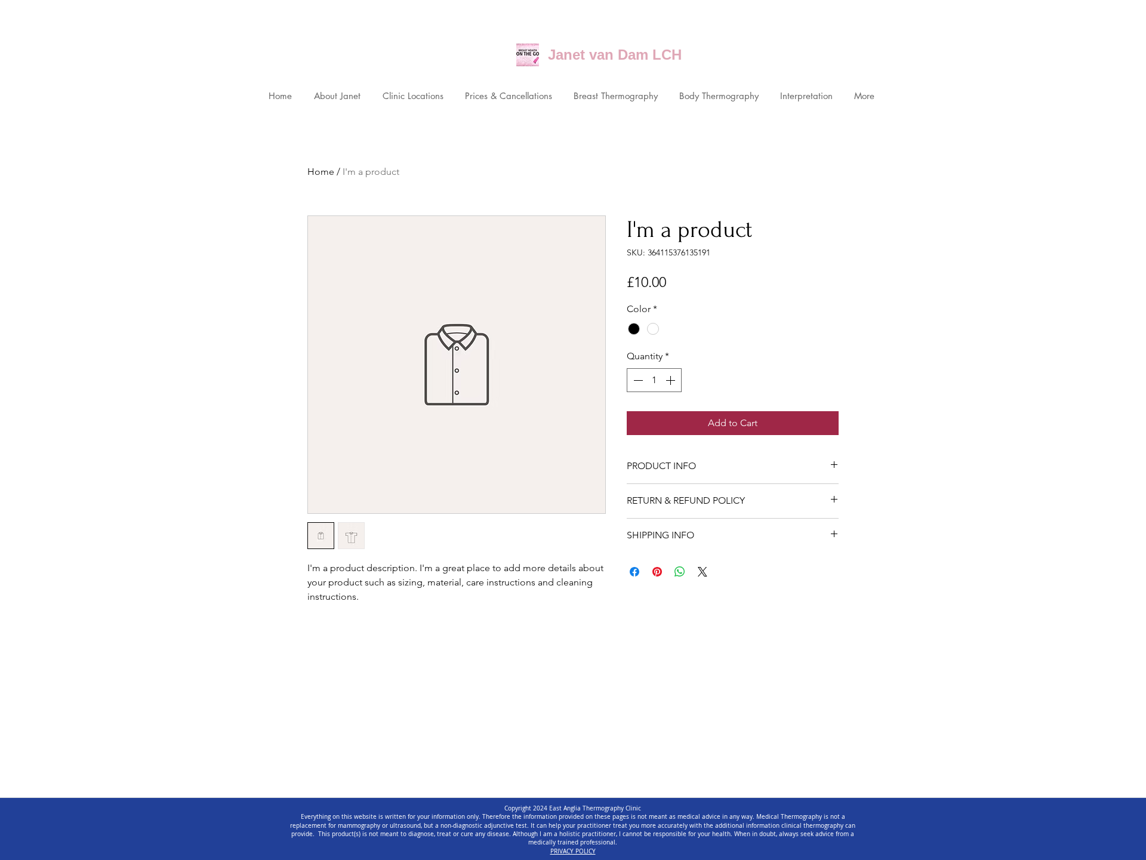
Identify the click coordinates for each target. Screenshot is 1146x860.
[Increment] (671, 380)
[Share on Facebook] (634, 572)
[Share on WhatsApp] (680, 572)
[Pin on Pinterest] (657, 572)
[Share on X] (702, 572)
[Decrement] (637, 380)
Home (320, 171)
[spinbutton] (654, 380)
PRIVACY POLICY (573, 851)
